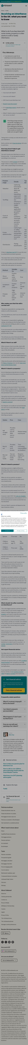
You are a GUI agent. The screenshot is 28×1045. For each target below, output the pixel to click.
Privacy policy (23, 513)
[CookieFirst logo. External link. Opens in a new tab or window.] (1, 514)
